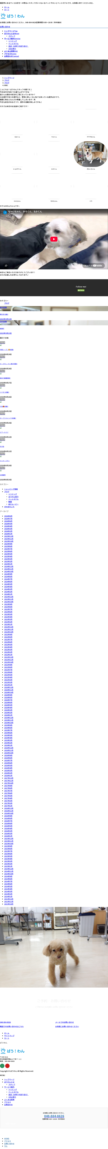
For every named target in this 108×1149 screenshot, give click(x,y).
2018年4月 (8, 768)
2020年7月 (8, 700)
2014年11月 (8, 871)
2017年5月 (8, 795)
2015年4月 (8, 858)
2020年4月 (8, 707)
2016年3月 (8, 831)
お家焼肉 (2, 475)
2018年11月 (8, 750)
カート (6, 9)
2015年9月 (8, 846)
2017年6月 (8, 793)
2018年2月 (8, 773)
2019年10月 (8, 722)
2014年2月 (8, 894)
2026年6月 (8, 521)
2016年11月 (8, 811)
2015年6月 (8, 853)
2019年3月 (8, 740)
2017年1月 (8, 805)
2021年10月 (8, 662)
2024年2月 (8, 591)
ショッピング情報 (11, 489)
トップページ (9, 1079)
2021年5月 (8, 674)
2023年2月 (8, 622)
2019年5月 (8, 735)
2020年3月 (8, 710)
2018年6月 (8, 763)
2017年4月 (8, 798)
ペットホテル (13, 43)
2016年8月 (8, 818)
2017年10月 (8, 783)
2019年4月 (8, 737)
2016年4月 (8, 828)
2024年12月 (8, 566)
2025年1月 (8, 564)
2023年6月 (8, 612)
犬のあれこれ (9, 506)
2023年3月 (8, 619)
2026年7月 (8, 518)
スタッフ (11, 36)
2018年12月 (8, 748)
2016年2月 (8, 833)
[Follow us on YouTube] (7, 1066)
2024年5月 (8, 584)
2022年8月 (8, 637)
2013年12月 (8, 899)
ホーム (6, 7)
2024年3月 (8, 589)
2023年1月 (8, 624)
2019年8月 (8, 727)
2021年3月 (8, 680)
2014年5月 (8, 886)
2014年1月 (8, 896)
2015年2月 (8, 863)
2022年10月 (8, 632)
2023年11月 (8, 599)
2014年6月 (8, 884)
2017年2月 (8, 803)
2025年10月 (8, 541)
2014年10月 (8, 874)
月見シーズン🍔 (7, 350)
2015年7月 (8, 851)
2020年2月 (8, 712)
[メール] (2, 1066)
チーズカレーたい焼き (8, 364)
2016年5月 (8, 826)
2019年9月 (8, 725)
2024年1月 (8, 594)
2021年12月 (8, 657)
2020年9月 (8, 695)
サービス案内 (9, 1087)
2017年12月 (8, 778)
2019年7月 (8, 730)
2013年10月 (8, 904)
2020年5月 (8, 705)
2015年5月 (8, 856)
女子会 (2, 446)
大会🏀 (4, 406)
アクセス (7, 1102)
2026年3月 (8, 528)
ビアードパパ (4, 432)
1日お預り (12, 48)
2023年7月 (8, 609)
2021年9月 (8, 664)
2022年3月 (8, 649)
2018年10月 (8, 753)
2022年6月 (8, 642)
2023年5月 (8, 614)
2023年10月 (8, 601)
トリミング (12, 41)
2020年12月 (8, 687)
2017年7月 (8, 790)
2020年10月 (8, 692)
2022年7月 (8, 639)
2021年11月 (8, 659)
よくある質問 (9, 1099)
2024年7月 (8, 579)
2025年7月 (8, 549)
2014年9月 (8, 876)
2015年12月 (8, 838)
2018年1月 (8, 775)
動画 (10, 501)
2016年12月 (8, 808)
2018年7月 (8, 760)
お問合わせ (8, 1104)
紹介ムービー (13, 504)
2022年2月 (8, 652)
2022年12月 (8, 627)
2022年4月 (8, 647)
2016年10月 (8, 813)
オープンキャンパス (8, 418)
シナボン (4, 392)
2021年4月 (8, 677)
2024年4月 (8, 586)
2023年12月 (8, 596)
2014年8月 (8, 879)
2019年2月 (8, 743)
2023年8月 (8, 606)
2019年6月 (8, 732)
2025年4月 (8, 556)
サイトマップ (9, 1035)
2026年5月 (8, 523)
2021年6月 (8, 672)
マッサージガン (5, 461)
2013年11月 (8, 901)
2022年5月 (8, 644)
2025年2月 (8, 561)
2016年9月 (8, 816)
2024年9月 (8, 574)
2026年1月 (8, 533)
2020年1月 (8, 715)
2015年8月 (8, 848)
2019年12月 (8, 717)
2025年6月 (8, 551)
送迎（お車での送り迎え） (18, 46)
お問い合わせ (5, 26)
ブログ (6, 303)
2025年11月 (8, 538)
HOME (6, 1138)
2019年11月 (8, 720)
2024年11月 (8, 569)
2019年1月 (8, 745)
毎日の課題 (5, 378)
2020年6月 (8, 702)
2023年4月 (8, 617)
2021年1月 (8, 685)
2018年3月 (8, 770)
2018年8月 (8, 758)
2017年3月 (8, 800)
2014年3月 (8, 891)
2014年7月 (8, 881)
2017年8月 (8, 788)
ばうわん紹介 (13, 496)
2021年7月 (8, 669)
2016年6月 (8, 823)
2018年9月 (8, 755)
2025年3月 (8, 559)
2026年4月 (8, 526)
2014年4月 (8, 889)
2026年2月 (8, 531)
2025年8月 (8, 546)
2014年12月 (8, 868)
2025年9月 (8, 543)
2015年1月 (8, 866)
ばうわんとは (9, 1082)
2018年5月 (8, 765)
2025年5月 (8, 554)
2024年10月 (8, 571)
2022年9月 (8, 634)
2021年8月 (8, 667)
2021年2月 (8, 682)
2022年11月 (8, 629)
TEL (5, 1146)
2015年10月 (8, 843)
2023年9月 (8, 604)
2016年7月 (8, 821)
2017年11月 (8, 780)
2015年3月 (8, 861)
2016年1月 (8, 836)
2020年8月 (8, 697)
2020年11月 (8, 690)
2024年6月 (8, 581)
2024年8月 (8, 576)
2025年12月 (8, 536)
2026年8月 (8, 516)
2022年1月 (8, 654)
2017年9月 (8, 785)
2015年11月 (8, 841)
